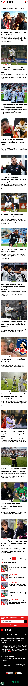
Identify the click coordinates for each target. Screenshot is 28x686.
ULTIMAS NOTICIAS (11, 5)
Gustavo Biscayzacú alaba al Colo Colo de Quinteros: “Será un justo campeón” (13, 324)
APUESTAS (18, 5)
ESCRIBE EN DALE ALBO (15, 640)
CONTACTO (4, 640)
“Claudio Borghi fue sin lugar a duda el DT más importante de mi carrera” (13, 142)
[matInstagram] (6, 634)
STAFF (13, 638)
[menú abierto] (1, 2)
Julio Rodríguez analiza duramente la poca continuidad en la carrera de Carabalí (14, 543)
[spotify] (25, 634)
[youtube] (16, 634)
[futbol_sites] (5, 666)
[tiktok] (20, 634)
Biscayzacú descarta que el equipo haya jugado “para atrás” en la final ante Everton (14, 396)
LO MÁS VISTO (4, 5)
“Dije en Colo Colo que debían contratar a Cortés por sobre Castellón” (11, 506)
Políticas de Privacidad (7, 658)
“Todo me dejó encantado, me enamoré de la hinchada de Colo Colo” (13, 69)
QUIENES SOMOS (5, 638)
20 (21, 558)
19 (17, 558)
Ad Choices (4, 660)
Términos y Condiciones (7, 656)
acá (9, 650)
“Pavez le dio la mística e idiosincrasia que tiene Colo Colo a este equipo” (13, 179)
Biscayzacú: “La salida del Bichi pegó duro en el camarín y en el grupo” (12, 433)
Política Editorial (20, 658)
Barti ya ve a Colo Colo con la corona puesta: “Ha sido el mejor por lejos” (13, 286)
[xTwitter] (11, 634)
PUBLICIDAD (19, 638)
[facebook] (2, 634)
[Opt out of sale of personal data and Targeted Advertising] (2, 683)
